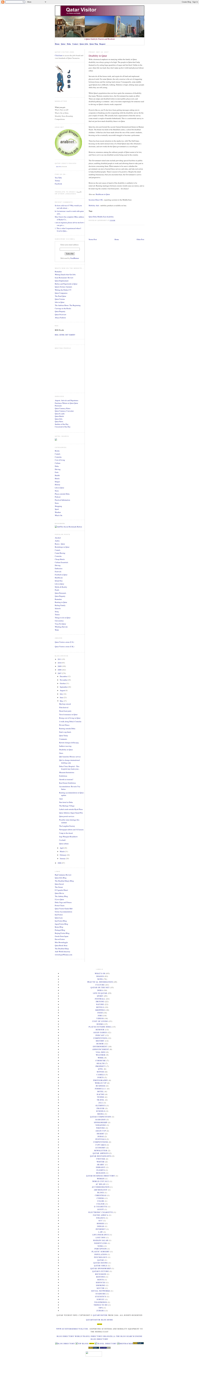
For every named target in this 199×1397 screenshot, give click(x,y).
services (100, 1282)
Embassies (58, 568)
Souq (57, 611)
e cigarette (100, 1206)
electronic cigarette (100, 1212)
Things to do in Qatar (62, 617)
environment (100, 1046)
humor (100, 1043)
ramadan (101, 1119)
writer (101, 1161)
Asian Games (100, 1032)
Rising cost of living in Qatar (69, 718)
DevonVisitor (60, 939)
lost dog (100, 1237)
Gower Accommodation (63, 911)
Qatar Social (59, 884)
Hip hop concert (65, 704)
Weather (58, 512)
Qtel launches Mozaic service (70, 756)
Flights (101, 1170)
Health (57, 475)
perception (100, 1248)
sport (100, 996)
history (100, 1041)
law (100, 1232)
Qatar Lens (59, 918)
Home (57, 44)
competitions (100, 1142)
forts (100, 1077)
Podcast (58, 497)
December (64, 676)
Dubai (101, 1136)
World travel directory (88, 1336)
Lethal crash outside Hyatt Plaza (71, 809)
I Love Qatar (59, 899)
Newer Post (93, 239)
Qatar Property (60, 311)
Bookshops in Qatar (62, 547)
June (62, 697)
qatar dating (100, 1263)
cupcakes (100, 1145)
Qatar (63, 44)
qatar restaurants (100, 1156)
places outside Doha (100, 1027)
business (100, 1086)
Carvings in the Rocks (63, 308)
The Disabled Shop (62, 948)
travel (101, 1100)
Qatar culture (64, 843)
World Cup (101, 1083)
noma (101, 1246)
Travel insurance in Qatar (68, 714)
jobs (100, 1015)
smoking (100, 1285)
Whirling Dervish (61, 627)
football (100, 999)
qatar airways (101, 1153)
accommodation (101, 1187)
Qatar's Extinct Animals (63, 287)
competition (100, 1038)
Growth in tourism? (66, 779)
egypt (100, 1209)
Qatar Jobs (84, 44)
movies (100, 1072)
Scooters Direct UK (96, 200)
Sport (57, 509)
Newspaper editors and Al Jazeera (71, 829)
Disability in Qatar (98, 55)
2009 (60, 666)
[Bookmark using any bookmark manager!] (68, 526)
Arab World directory (62, 951)
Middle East (101, 216)
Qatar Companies (61, 293)
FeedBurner (74, 258)
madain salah (100, 1240)
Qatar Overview (60, 314)
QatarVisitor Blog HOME (99, 1320)
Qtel (100, 1069)
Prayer (101, 1108)
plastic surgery (101, 1251)
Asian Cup (100, 1131)
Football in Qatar (61, 574)
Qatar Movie (59, 893)
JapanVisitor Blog (61, 924)
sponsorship (100, 1122)
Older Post (140, 239)
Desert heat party (65, 711)
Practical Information (62, 500)
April (62, 848)
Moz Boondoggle (61, 942)
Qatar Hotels (59, 416)
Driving (58, 469)
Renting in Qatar (61, 602)
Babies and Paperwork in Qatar (66, 284)
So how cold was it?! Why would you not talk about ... (68, 206)
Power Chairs (59, 905)
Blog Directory (65, 1336)
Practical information (100, 982)
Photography (100, 1080)
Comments (63, 739)
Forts (56, 472)
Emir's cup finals (65, 732)
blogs (100, 1192)
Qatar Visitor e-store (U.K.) (64, 646)
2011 (60, 659)
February (63, 855)
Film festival (63, 707)
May (62, 701)
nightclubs (100, 1243)
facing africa (100, 1215)
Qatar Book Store (61, 945)
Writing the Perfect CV (63, 290)
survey (101, 1299)
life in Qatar (100, 993)
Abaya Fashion (60, 317)
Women (101, 1178)
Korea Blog (59, 927)
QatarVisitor (100, 1315)
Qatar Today (63, 735)
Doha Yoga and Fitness (63, 902)
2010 (60, 662)
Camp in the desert (66, 833)
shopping (100, 1010)
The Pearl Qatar (60, 296)
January (63, 858)
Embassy (100, 1167)
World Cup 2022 (100, 1181)
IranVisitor (59, 914)
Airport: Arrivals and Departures (66, 400)
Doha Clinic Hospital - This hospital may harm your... (69, 767)
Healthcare (59, 577)
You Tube (58, 177)
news (100, 979)
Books (57, 451)
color (100, 1201)
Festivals (58, 571)
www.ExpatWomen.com (63, 954)
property (101, 1066)
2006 (60, 863)
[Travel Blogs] (125, 1343)
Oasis (61, 753)
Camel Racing (60, 553)
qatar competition (100, 1116)
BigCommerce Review (63, 875)
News (57, 491)
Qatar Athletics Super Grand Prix (71, 813)
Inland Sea (59, 580)
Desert (101, 1133)
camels (101, 1074)
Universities (59, 620)
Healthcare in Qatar (103, 194)
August (63, 690)
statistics (100, 1296)
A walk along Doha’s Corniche (70, 721)
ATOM (61, 335)
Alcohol (58, 538)
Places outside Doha (62, 494)
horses (101, 1223)
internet (101, 1229)
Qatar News (59, 421)
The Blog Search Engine (129, 1336)
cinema (101, 1198)
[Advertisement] (99, 48)
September (64, 687)
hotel (100, 1091)
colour (101, 1204)
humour (100, 1029)
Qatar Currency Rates (62, 408)
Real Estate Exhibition (67, 783)
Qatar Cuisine (60, 299)
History (57, 484)
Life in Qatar (59, 487)
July (61, 694)
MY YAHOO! (70, 335)
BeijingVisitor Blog (62, 933)
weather (100, 1055)
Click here (58, 55)
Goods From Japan (61, 936)
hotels (100, 1007)
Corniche (58, 457)
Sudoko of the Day (61, 424)
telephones (100, 1302)
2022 (100, 1102)
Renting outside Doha (67, 728)
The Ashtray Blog (61, 896)
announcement (100, 1049)
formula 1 (100, 1088)
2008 (60, 670)
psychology (100, 1257)
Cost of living (60, 460)
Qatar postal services (66, 816)
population (100, 1254)
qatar (100, 1260)
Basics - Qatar (60, 544)
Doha (69, 44)
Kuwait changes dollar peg (69, 742)
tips (101, 1307)
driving (100, 1001)
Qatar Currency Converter (64, 411)
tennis (100, 1097)
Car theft (62, 840)
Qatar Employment (61, 280)
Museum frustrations (66, 772)
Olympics (101, 1105)
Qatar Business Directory (100, 1176)
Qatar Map (93, 44)
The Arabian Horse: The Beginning (68, 305)
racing (100, 1094)
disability (110, 216)
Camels (57, 454)
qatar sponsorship (100, 1268)
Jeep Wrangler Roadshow (68, 836)
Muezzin (100, 1173)
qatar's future (100, 1271)
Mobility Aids (94, 205)
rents (100, 1279)
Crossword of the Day (63, 427)
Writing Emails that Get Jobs (65, 274)
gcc (101, 1220)
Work (57, 630)
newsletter (100, 1150)
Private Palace (64, 725)
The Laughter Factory (67, 826)
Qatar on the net (100, 987)
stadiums (101, 1293)
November (64, 680)
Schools (58, 608)
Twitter (57, 180)
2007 (60, 673)
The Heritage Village (66, 806)
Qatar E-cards (60, 413)
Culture (57, 463)
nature (100, 1004)
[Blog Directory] (65, 1343)
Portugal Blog (60, 930)
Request (102, 44)
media (100, 1114)
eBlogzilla (109, 1336)
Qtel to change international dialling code (69, 761)
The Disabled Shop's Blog (64, 881)
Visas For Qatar (60, 624)
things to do (101, 1305)
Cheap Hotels (60, 559)
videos (100, 1018)
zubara (101, 1310)
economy (101, 1147)
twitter (100, 1159)
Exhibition (63, 776)
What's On (58, 515)
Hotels (57, 478)
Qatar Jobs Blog (60, 878)
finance (100, 1218)
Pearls (57, 590)
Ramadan (58, 271)
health (101, 1063)
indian (100, 1226)
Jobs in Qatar (59, 302)
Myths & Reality (61, 587)
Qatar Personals (60, 593)
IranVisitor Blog (61, 921)
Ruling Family (60, 605)
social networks (100, 1291)
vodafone (100, 1125)
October (63, 683)
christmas (101, 1195)
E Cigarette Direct (61, 890)
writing (100, 1128)
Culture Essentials (61, 562)
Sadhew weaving (65, 746)
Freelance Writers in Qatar (64, 403)
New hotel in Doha (66, 802)
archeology (100, 1190)
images (100, 976)
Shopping (58, 506)
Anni (61, 799)
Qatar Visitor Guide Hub (64, 908)
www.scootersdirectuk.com (72, 1329)
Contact (75, 44)
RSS (56, 335)
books (100, 1024)
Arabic (57, 541)
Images (57, 481)
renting (100, 1277)
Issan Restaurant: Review (64, 277)
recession (100, 1274)
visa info (101, 1052)
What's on (100, 973)
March (62, 851)
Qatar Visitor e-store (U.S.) (64, 642)
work (101, 1057)
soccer (101, 1288)
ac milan (100, 1184)
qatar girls (100, 1265)
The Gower (59, 887)
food (100, 1012)
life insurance (100, 1234)
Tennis (57, 614)
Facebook (58, 183)
